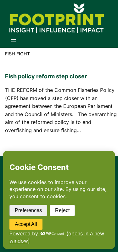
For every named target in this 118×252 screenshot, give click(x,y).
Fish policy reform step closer (46, 76)
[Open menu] (13, 40)
